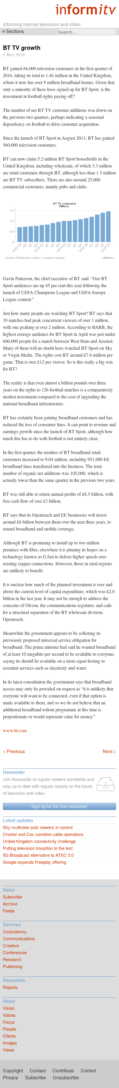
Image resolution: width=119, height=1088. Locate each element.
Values (9, 1015)
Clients (9, 1036)
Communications (19, 938)
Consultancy (15, 931)
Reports (10, 987)
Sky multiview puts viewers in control (37, 827)
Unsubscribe (66, 1077)
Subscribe (12, 897)
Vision (8, 1008)
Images (10, 1043)
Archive (10, 904)
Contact (38, 1070)
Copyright (13, 1070)
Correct (88, 1070)
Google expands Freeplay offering (34, 862)
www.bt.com (15, 730)
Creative (11, 945)
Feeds (9, 910)
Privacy (10, 1077)
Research (12, 959)
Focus (9, 1022)
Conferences (15, 952)
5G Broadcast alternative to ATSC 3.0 (38, 855)
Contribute (63, 1070)
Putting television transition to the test (37, 848)
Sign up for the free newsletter (59, 806)
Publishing (12, 966)
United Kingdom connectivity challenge (39, 841)
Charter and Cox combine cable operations (43, 834)
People (9, 1029)
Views (8, 1050)
